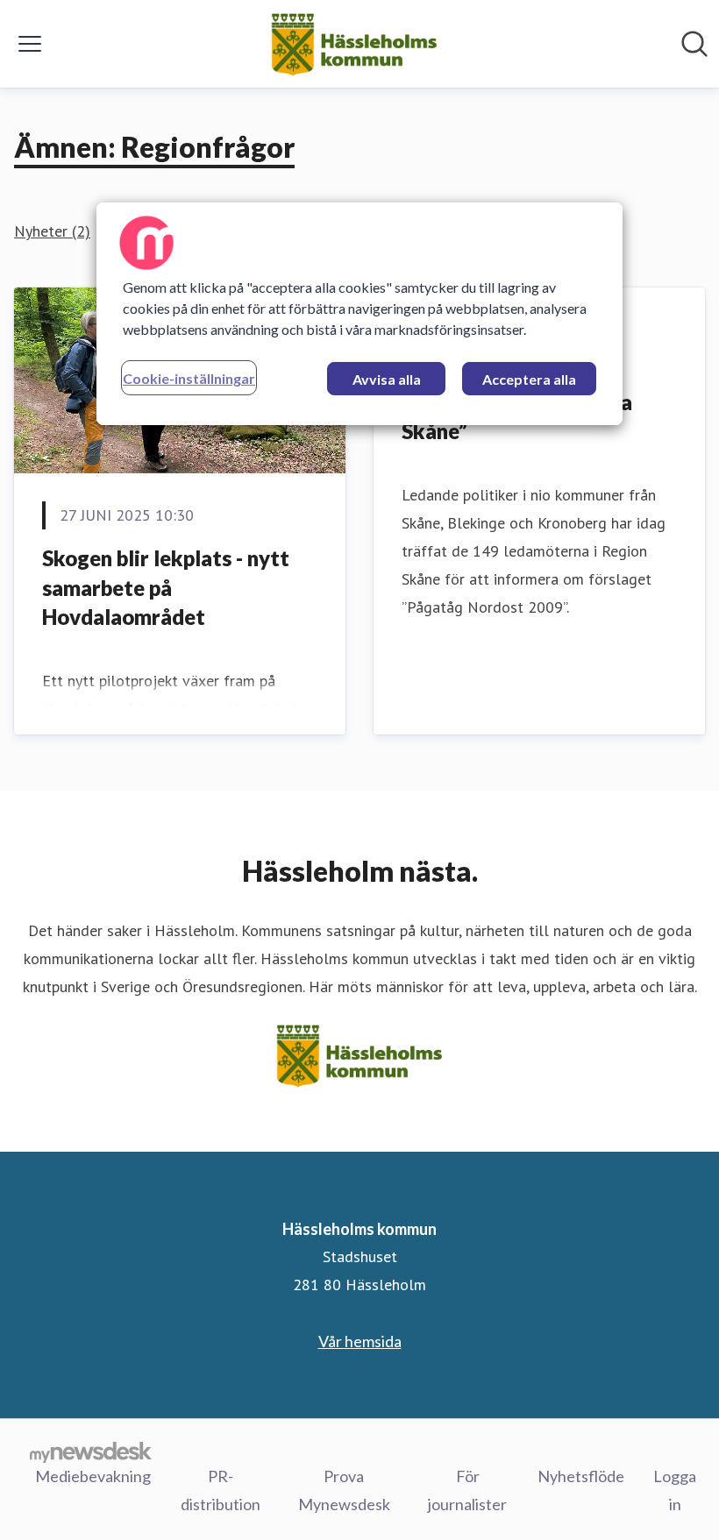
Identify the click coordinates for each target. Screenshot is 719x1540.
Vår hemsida (360, 1341)
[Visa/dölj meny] (30, 44)
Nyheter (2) (52, 231)
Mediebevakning (93, 1476)
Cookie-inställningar (189, 378)
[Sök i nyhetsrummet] (694, 44)
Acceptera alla (529, 379)
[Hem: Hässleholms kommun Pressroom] (354, 44)
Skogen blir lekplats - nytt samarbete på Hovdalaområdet (165, 587)
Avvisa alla (386, 379)
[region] (359, 313)
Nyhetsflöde (580, 1476)
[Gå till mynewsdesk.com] (90, 1451)
